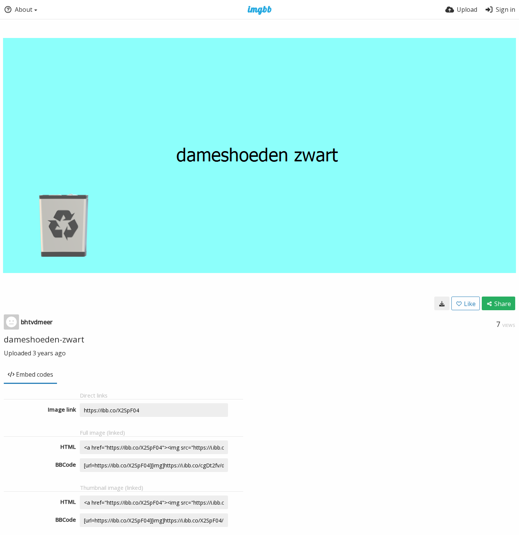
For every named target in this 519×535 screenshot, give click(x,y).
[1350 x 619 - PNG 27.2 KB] (441, 303)
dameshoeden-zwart (44, 339)
